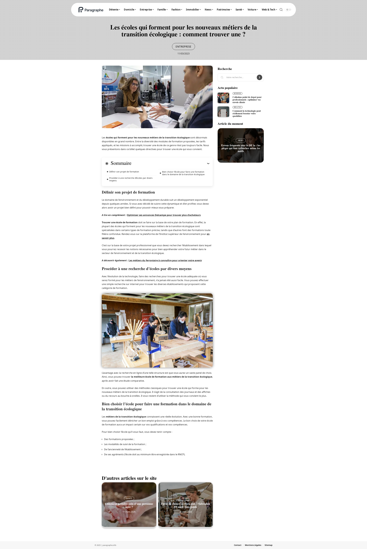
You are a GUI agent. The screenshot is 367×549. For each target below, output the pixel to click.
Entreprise (183, 46)
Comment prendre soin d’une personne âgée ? (129, 505)
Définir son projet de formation (124, 171)
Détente (185, 498)
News (240, 140)
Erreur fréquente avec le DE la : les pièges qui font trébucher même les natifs (240, 148)
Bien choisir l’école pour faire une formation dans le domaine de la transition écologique (183, 173)
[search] (281, 9)
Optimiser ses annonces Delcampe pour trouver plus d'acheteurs (164, 215)
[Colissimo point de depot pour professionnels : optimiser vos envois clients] (223, 98)
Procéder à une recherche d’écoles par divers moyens (131, 179)
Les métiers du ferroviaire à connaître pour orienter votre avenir (165, 260)
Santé (129, 498)
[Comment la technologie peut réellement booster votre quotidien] (223, 112)
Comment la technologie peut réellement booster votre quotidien (247, 113)
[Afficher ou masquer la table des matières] (170, 163)
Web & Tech (237, 107)
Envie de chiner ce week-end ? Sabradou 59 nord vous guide (185, 505)
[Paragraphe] (91, 9)
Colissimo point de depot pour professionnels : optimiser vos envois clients (247, 99)
